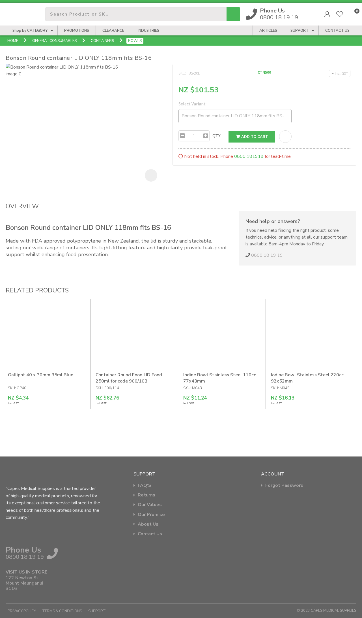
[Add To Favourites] (285, 136)
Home (12, 40)
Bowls (135, 40)
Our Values (150, 504)
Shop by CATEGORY (30, 30)
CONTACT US (337, 30)
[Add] (206, 135)
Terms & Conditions (62, 611)
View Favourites (339, 14)
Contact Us (150, 534)
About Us (148, 524)
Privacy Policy (22, 611)
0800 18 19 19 (279, 14)
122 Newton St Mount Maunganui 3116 (24, 583)
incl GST (341, 73)
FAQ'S (144, 485)
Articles (268, 30)
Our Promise (151, 514)
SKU (181, 73)
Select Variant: (192, 104)
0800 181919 (249, 156)
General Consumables (54, 40)
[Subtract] (182, 135)
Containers (102, 40)
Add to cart (254, 136)
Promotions (76, 30)
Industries (148, 30)
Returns (146, 495)
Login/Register (327, 14)
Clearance (113, 30)
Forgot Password (284, 485)
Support (299, 30)
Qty (216, 136)
